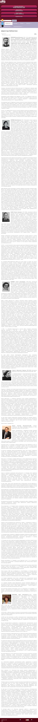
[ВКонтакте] (2, 21)
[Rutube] (2, 25)
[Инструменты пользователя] (35, 34)
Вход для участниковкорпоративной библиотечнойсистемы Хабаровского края (19, 7)
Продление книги (19, 16)
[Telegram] (2, 23)
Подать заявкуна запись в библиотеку (19, 13)
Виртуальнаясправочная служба (19, 10)
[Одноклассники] (2, 19)
